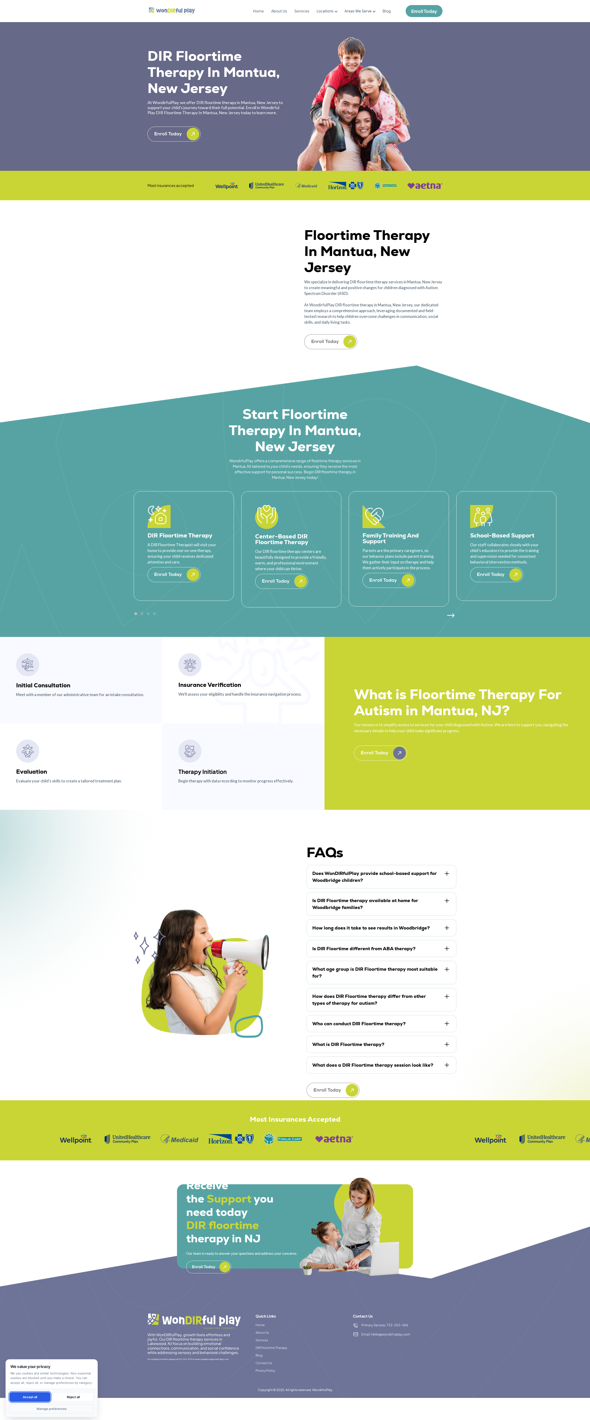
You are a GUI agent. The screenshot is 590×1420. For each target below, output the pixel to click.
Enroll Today (424, 11)
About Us (279, 11)
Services (301, 11)
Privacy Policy (265, 1370)
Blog (387, 11)
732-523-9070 (186, 1359)
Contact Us (264, 1363)
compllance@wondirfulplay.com (214, 1359)
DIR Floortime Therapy (271, 1348)
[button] (325, 11)
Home (258, 11)
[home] (172, 11)
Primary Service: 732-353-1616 (384, 1325)
